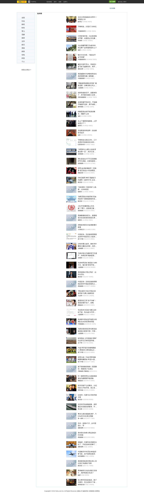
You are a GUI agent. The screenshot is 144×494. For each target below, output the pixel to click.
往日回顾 (112, 8)
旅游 (23, 38)
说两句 (65, 2)
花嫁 (23, 34)
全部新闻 (91, 491)
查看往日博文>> (26, 70)
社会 (23, 21)
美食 (23, 48)
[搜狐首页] (22, 1)
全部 (23, 18)
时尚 (23, 28)
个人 (23, 61)
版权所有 (85, 491)
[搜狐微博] (116, 1)
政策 (23, 51)
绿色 (23, 55)
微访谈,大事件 (122, 2)
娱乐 (23, 45)
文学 (23, 41)
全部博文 (97, 491)
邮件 (55, 2)
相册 (60, 2)
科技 (23, 58)
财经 (23, 24)
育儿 (23, 31)
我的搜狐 (49, 2)
